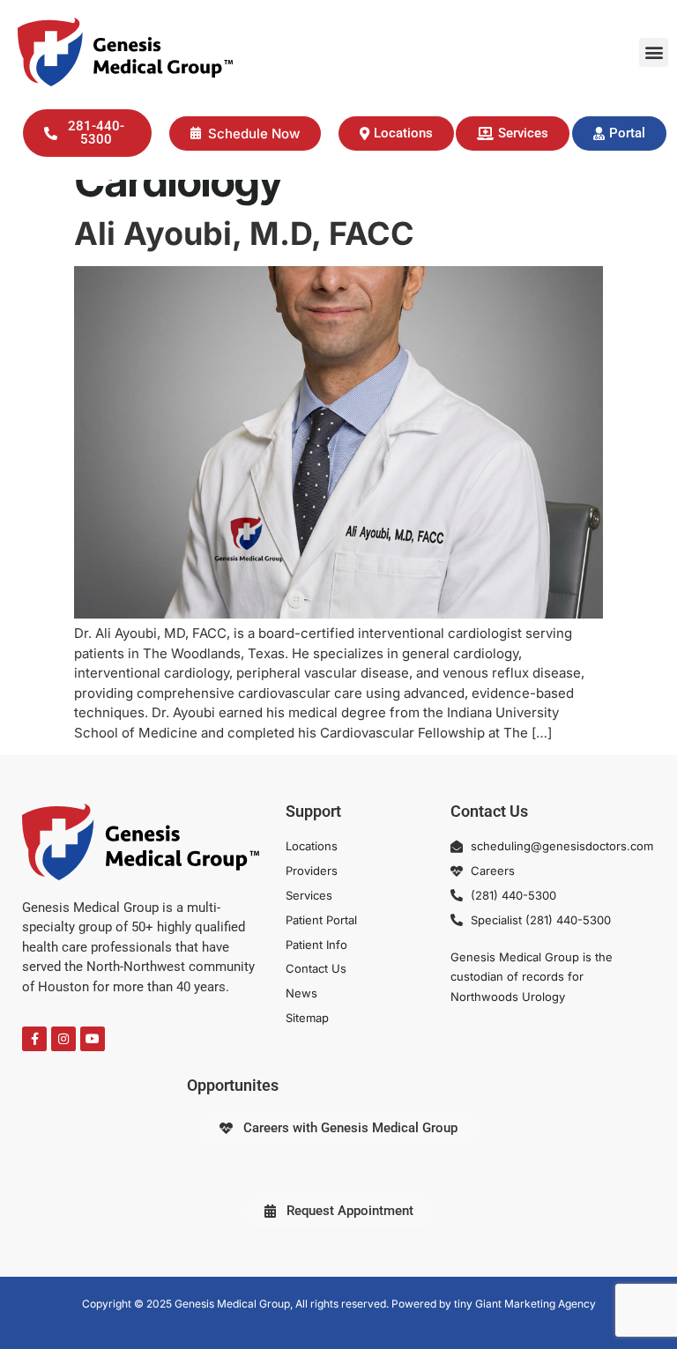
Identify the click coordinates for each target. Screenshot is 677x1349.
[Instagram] (63, 1039)
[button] (653, 52)
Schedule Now (254, 133)
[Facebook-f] (34, 1039)
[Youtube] (92, 1039)
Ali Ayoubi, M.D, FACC (244, 233)
